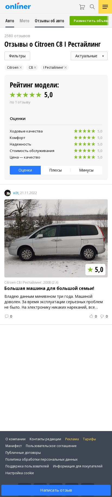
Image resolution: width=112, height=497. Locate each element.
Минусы (86, 170)
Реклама (72, 439)
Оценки (25, 170)
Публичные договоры (23, 452)
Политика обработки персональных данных (41, 459)
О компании (15, 439)
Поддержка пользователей (27, 466)
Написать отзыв (56, 490)
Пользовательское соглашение (51, 446)
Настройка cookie (19, 473)
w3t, (16, 193)
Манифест (13, 446)
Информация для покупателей (77, 466)
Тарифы (89, 439)
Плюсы (55, 170)
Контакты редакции (45, 439)
